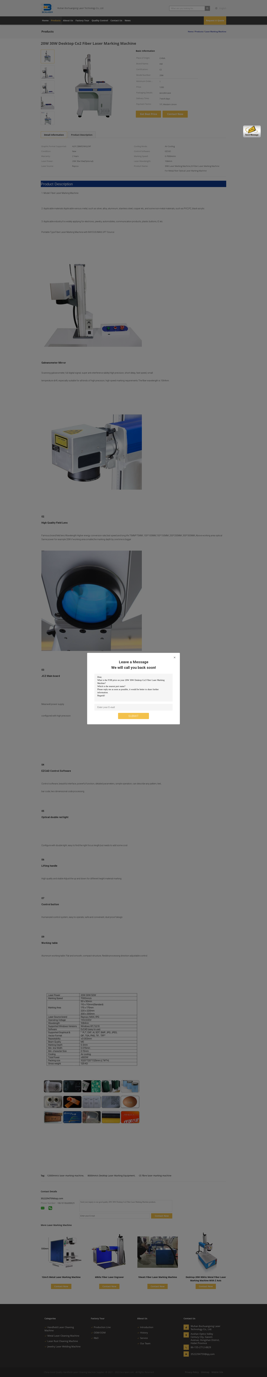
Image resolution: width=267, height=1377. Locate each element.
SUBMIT (133, 715)
